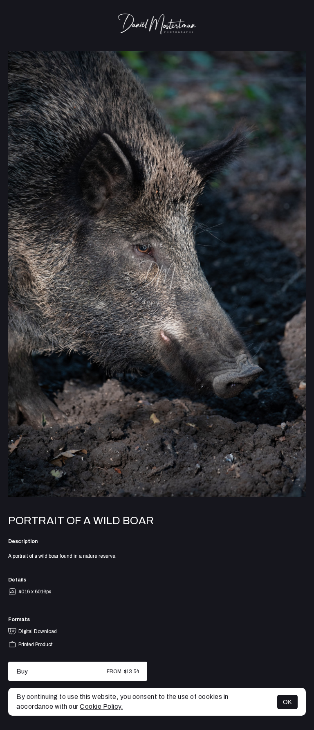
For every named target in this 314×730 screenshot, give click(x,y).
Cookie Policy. (101, 706)
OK (287, 701)
